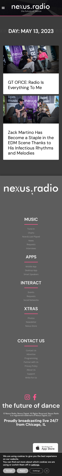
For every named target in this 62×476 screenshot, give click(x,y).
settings (35, 464)
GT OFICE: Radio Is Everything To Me (26, 84)
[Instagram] (27, 397)
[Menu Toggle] (3, 7)
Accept (9, 470)
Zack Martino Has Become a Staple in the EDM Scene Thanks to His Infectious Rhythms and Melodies (31, 143)
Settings (36, 470)
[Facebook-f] (34, 397)
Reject (22, 470)
